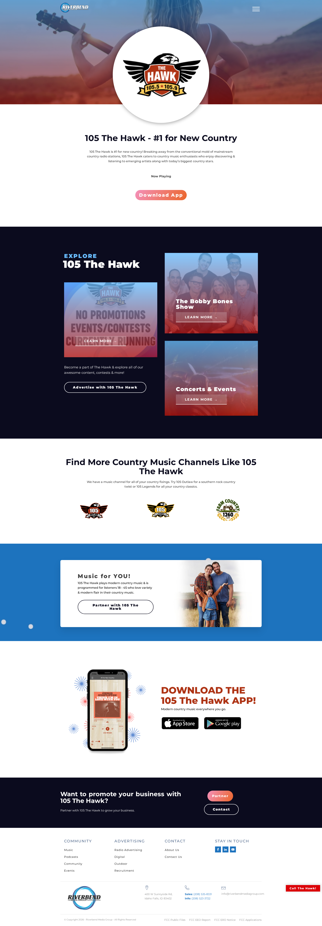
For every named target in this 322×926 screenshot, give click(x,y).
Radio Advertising (128, 850)
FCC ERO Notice (225, 920)
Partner (220, 796)
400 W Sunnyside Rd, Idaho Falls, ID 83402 (158, 896)
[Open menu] (256, 9)
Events (69, 870)
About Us (172, 850)
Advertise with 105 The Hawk (105, 387)
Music (68, 850)
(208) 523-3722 (197, 898)
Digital (119, 857)
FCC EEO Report (200, 920)
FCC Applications (250, 920)
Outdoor (120, 863)
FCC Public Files (174, 920)
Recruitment (124, 870)
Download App (161, 195)
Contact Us (173, 857)
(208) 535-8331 (198, 894)
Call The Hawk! (303, 888)
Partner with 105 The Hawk (116, 607)
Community (73, 863)
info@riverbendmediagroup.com (242, 893)
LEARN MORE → (100, 341)
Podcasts (71, 857)
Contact (221, 809)
